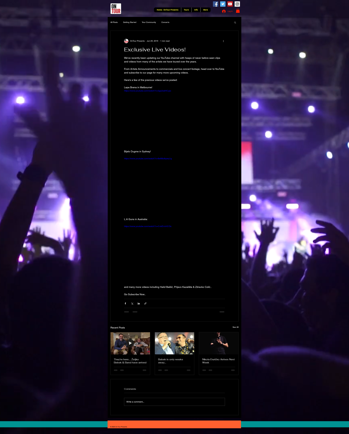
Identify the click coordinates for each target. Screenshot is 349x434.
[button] (238, 10)
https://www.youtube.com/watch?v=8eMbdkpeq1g (148, 158)
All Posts (114, 22)
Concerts (165, 22)
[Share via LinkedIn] (138, 303)
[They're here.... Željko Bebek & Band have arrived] (130, 343)
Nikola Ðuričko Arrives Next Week (218, 361)
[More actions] (223, 41)
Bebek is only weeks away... (170, 361)
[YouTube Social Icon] (230, 4)
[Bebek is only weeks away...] (174, 343)
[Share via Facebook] (125, 303)
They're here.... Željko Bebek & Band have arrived (130, 361)
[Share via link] (145, 303)
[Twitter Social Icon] (222, 4)
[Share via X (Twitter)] (132, 303)
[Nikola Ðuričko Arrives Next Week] (218, 343)
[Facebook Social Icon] (215, 4)
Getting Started (129, 22)
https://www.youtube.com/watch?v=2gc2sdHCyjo (147, 90)
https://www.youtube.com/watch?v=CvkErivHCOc (148, 226)
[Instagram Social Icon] (237, 4)
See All (236, 327)
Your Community (149, 22)
